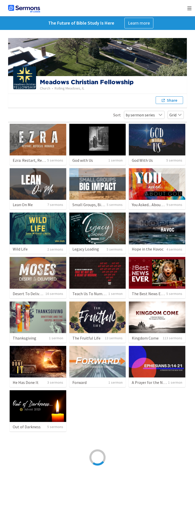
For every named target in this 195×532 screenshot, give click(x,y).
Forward (79, 382)
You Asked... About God (151, 204)
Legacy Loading (85, 249)
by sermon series (140, 114)
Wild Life (20, 249)
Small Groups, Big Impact (94, 204)
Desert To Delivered (30, 293)
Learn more (139, 23)
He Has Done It (26, 382)
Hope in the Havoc (148, 249)
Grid (172, 114)
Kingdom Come (145, 338)
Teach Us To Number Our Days (98, 293)
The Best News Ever (149, 293)
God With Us (142, 160)
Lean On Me (23, 204)
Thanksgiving (24, 338)
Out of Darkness (27, 426)
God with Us (82, 160)
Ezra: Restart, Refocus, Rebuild (39, 160)
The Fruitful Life (86, 338)
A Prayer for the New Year (153, 382)
